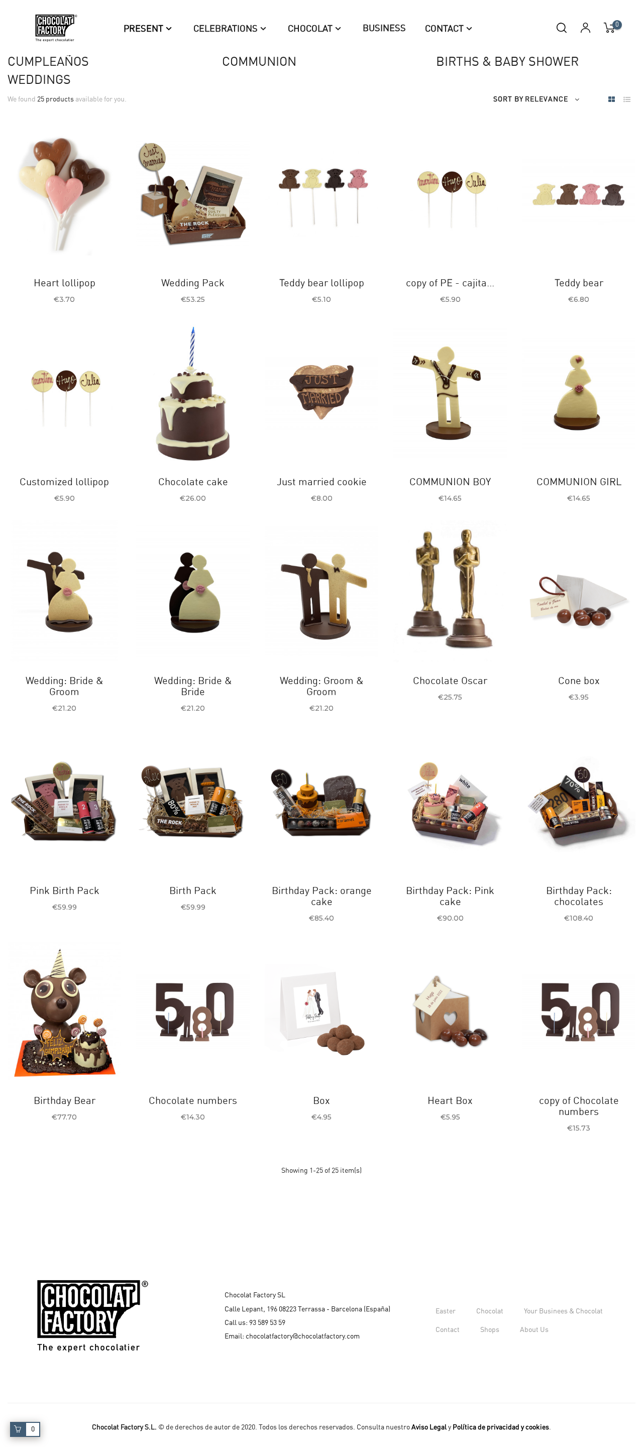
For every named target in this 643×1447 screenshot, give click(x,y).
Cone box (579, 681)
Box (321, 1101)
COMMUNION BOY (450, 482)
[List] (626, 100)
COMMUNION (259, 62)
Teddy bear (579, 283)
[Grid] (611, 100)
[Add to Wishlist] (32, 240)
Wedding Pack (193, 283)
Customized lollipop (64, 482)
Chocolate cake (193, 482)
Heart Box (450, 1101)
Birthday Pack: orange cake (322, 896)
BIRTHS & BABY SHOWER (507, 62)
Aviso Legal (429, 1427)
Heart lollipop (64, 283)
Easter (446, 1311)
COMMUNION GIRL (579, 482)
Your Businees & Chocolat (563, 1311)
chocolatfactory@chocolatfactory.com (303, 1336)
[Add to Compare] (57, 240)
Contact (448, 1329)
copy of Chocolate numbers (579, 1106)
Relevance (546, 99)
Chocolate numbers (193, 1101)
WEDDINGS (39, 80)
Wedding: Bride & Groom (64, 686)
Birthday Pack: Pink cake (450, 896)
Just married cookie (322, 482)
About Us (534, 1329)
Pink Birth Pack (64, 891)
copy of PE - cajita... (450, 283)
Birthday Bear (64, 1101)
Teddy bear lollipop (321, 283)
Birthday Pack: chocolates (579, 896)
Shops (489, 1329)
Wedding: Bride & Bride (193, 686)
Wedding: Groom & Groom (322, 686)
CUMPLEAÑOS (48, 62)
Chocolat (489, 1311)
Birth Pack (193, 891)
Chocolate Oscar (450, 681)
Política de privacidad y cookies (501, 1427)
